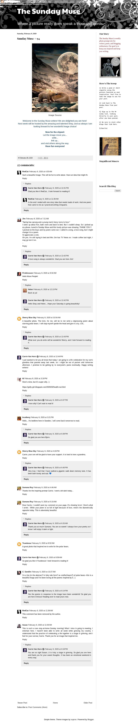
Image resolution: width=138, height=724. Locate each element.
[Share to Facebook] (45, 158)
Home (55, 703)
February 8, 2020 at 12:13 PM (45, 289)
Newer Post (22, 703)
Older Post (88, 703)
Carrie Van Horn (35, 188)
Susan (25, 625)
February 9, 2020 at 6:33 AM (56, 523)
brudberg (26, 417)
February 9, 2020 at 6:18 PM (56, 649)
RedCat (25, 172)
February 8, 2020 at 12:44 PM (51, 356)
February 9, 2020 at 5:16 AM (45, 502)
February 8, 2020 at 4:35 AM (40, 172)
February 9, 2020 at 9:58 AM (50, 557)
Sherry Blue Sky (29, 318)
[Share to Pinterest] (47, 158)
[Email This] (39, 158)
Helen (30, 289)
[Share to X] (43, 158)
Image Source (55, 115)
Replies (28, 184)
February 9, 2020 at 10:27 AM (44, 572)
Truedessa (26, 543)
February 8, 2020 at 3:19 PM (35, 378)
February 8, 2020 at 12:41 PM (57, 188)
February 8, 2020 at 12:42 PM (57, 256)
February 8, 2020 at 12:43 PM (57, 337)
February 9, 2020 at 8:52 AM (43, 543)
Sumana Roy (27, 487)
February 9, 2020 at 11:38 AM (47, 199)
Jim (23, 219)
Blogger (91, 719)
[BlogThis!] (41, 158)
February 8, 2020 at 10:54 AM (48, 318)
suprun (73, 719)
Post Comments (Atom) (37, 707)
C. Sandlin (26, 572)
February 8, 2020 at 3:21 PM (42, 417)
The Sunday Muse (48, 11)
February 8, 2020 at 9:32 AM (45, 273)
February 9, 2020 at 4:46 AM (45, 487)
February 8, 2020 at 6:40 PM (56, 468)
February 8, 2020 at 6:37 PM (56, 400)
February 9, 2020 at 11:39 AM (40, 625)
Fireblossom (27, 273)
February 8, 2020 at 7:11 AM (37, 219)
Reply (24, 178)
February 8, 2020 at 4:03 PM (48, 451)
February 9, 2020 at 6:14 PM (56, 591)
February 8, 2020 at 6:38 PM (56, 434)
